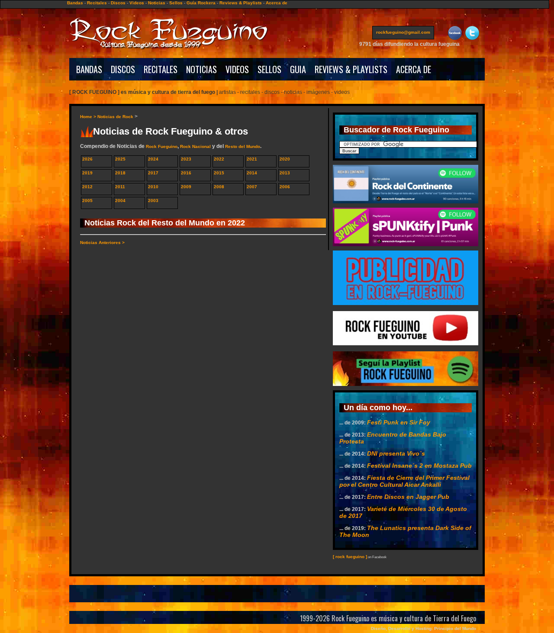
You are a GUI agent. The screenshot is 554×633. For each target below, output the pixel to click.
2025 (120, 159)
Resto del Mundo (242, 146)
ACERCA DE (413, 69)
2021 (252, 159)
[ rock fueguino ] (350, 556)
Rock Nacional (195, 146)
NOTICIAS (201, 69)
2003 (153, 200)
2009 (186, 186)
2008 (219, 186)
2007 (252, 186)
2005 (87, 200)
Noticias (156, 2)
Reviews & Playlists (240, 2)
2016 (186, 172)
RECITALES (160, 69)
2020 (285, 159)
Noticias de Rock (115, 116)
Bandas (75, 2)
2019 (87, 172)
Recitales (97, 2)
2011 (120, 186)
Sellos (176, 2)
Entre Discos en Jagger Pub (408, 496)
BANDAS (89, 69)
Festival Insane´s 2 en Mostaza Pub (419, 465)
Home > (88, 116)
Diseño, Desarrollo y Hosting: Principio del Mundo (423, 628)
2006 (285, 186)
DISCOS (123, 69)
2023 (186, 159)
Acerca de (276, 2)
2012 (87, 186)
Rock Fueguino (161, 146)
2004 (120, 200)
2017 (153, 172)
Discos (118, 2)
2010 (153, 186)
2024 (153, 159)
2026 (87, 159)
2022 (219, 159)
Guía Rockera (201, 2)
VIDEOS (237, 69)
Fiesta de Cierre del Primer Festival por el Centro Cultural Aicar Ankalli (404, 481)
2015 (219, 172)
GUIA (298, 69)
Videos (136, 2)
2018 (120, 172)
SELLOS (269, 69)
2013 (285, 172)
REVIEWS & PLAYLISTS (351, 69)
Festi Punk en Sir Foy (398, 422)
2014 (252, 172)
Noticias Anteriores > (102, 242)
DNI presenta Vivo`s (396, 453)
